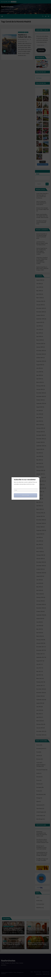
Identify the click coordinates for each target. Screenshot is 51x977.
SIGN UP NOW (25, 495)
